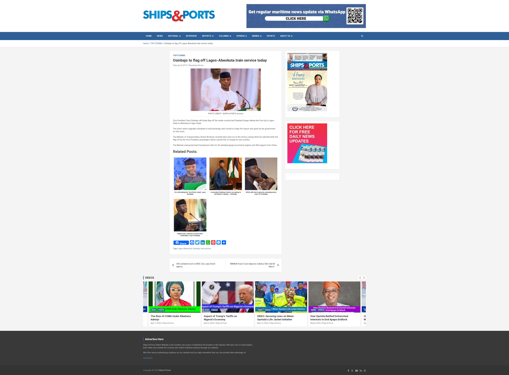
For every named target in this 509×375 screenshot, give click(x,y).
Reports (206, 36)
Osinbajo (196, 248)
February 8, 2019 (180, 65)
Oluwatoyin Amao (195, 65)
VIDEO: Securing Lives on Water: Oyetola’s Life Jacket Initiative (275, 318)
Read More (148, 357)
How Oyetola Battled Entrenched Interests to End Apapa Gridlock (329, 318)
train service (206, 248)
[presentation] (360, 278)
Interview (191, 36)
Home (149, 36)
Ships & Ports (168, 323)
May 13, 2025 (262, 323)
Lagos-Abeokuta (185, 248)
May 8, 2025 (315, 323)
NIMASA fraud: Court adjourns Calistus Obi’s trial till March (252, 265)
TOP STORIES (179, 55)
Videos (161, 310)
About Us (285, 36)
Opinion (240, 36)
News (160, 36)
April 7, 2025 (156, 323)
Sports (271, 36)
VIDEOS (149, 277)
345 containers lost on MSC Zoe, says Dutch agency (195, 265)
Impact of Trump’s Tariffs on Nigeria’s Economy (220, 318)
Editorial (173, 36)
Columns (224, 36)
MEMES (255, 36)
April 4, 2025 (209, 323)
